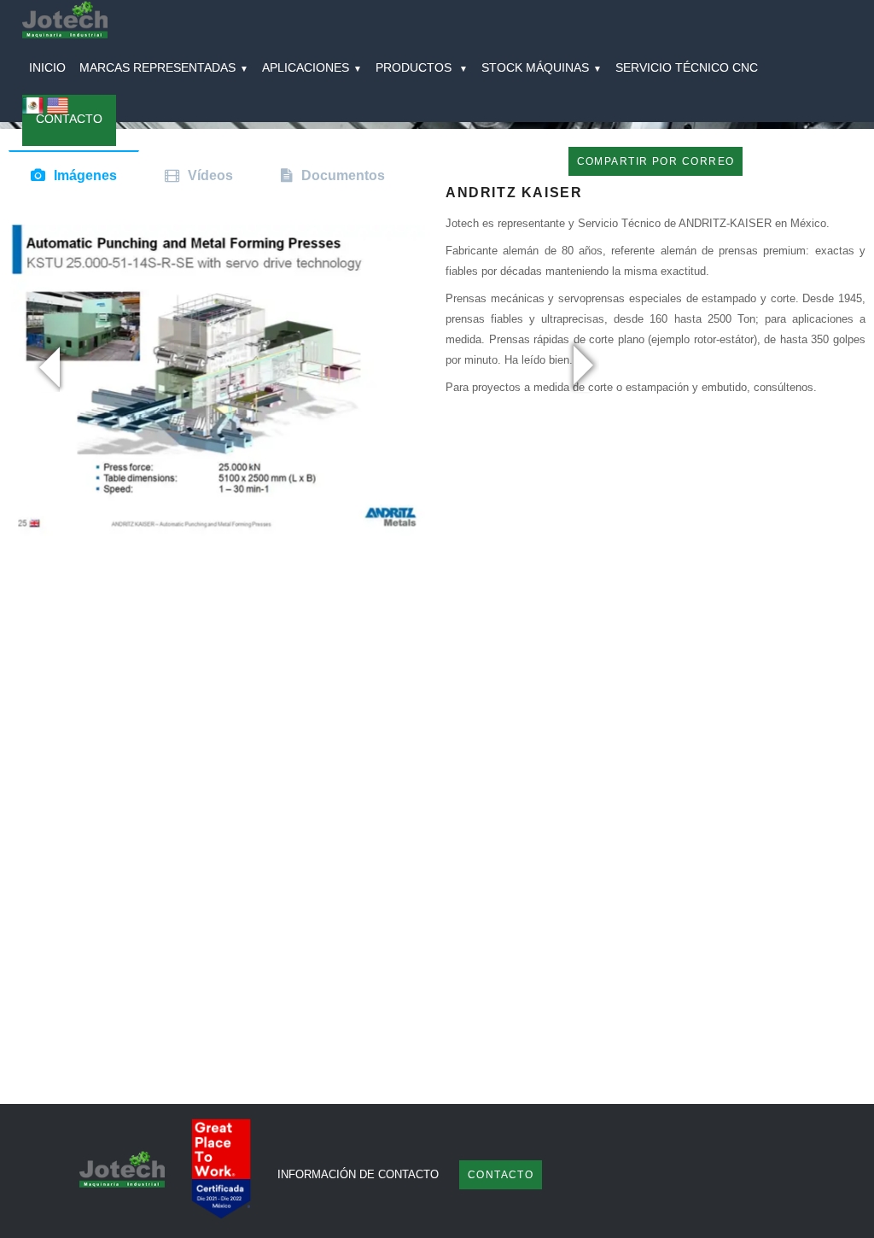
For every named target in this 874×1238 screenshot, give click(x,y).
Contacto (501, 1175)
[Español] (33, 111)
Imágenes (85, 175)
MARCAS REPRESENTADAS (163, 67)
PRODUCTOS (422, 67)
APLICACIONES (312, 67)
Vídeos (210, 175)
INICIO (47, 67)
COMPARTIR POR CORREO (656, 161)
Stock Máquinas (541, 67)
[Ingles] (57, 111)
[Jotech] (65, 22)
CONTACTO (69, 119)
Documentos (343, 175)
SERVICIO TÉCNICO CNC (686, 67)
